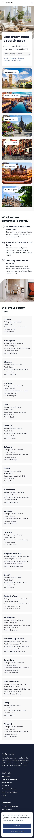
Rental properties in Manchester (14, 492)
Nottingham (9, 617)
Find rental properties (10, 779)
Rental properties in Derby (12, 705)
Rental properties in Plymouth (13, 727)
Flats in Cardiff (8, 580)
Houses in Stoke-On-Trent (12, 606)
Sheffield (18, 60)
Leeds (13, 60)
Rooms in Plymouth (10, 736)
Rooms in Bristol (9, 481)
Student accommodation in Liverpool (16, 391)
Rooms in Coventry (10, 545)
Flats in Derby (8, 708)
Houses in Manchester (11, 500)
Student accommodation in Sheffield (15, 433)
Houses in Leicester (10, 521)
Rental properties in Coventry (13, 535)
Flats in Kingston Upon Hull (12, 559)
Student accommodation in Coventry (16, 540)
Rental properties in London (13, 322)
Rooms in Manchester (11, 502)
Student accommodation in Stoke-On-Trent (17, 604)
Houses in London (10, 329)
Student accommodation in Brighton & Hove (17, 689)
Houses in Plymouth (10, 734)
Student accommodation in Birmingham (17, 348)
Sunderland (9, 660)
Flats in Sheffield (9, 431)
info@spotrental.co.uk (10, 806)
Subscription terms (9, 789)
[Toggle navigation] (31, 2)
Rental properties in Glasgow (13, 364)
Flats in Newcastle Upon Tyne (13, 644)
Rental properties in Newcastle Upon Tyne (17, 641)
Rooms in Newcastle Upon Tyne (14, 651)
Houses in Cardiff (9, 585)
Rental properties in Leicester (13, 514)
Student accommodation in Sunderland (16, 668)
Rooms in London (9, 332)
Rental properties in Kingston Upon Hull (16, 556)
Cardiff (7, 575)
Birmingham (13, 58)
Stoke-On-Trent (11, 596)
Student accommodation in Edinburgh (16, 455)
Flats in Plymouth (9, 729)
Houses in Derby (9, 713)
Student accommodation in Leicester (16, 518)
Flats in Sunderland (10, 665)
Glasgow (21, 58)
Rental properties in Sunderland (14, 663)
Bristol (7, 468)
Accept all (17, 825)
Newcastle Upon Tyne (14, 639)
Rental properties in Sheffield (13, 428)
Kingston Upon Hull (12, 553)
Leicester (8, 511)
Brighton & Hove (11, 681)
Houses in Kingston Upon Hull (13, 564)
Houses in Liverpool (10, 393)
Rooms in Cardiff (9, 587)
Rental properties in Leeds (12, 407)
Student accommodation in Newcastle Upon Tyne (17, 646)
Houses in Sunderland (11, 670)
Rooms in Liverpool (10, 396)
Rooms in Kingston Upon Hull (13, 566)
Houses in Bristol (9, 478)
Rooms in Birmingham (11, 353)
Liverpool (7, 60)
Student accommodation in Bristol (15, 476)
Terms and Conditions (9, 792)
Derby (6, 702)
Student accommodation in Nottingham (17, 625)
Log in (4, 795)
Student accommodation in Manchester (16, 497)
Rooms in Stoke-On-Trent (12, 609)
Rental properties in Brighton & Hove (15, 684)
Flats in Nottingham (10, 622)
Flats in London (9, 324)
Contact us (6, 786)
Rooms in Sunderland (11, 672)
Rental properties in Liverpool (13, 386)
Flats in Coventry (9, 537)
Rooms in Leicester (10, 523)
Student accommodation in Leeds (15, 412)
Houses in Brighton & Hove (12, 691)
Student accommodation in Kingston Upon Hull (17, 561)
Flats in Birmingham (10, 346)
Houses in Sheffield (10, 436)
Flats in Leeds (8, 409)
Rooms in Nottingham (11, 630)
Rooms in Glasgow (10, 374)
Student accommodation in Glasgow (16, 369)
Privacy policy (7, 782)
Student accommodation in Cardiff (15, 582)
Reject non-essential (17, 831)
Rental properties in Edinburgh (13, 450)
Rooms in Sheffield (10, 438)
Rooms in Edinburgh (10, 459)
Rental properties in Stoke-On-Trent (15, 599)
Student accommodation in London (15, 327)
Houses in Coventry (10, 542)
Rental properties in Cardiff (12, 577)
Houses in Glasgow (10, 372)
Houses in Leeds (9, 414)
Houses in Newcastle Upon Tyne (14, 649)
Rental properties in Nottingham (14, 620)
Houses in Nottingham (11, 627)
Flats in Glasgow (9, 367)
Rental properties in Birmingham (14, 343)
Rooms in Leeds (9, 417)
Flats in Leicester (9, 516)
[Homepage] (8, 754)
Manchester (9, 489)
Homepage (6, 776)
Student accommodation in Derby (15, 710)
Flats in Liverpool (9, 388)
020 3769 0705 (7, 809)
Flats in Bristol (8, 473)
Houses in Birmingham (11, 351)
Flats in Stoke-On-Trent (11, 601)
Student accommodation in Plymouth (16, 732)
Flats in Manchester (10, 495)
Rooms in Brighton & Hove (12, 694)
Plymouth (8, 724)
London (6, 58)
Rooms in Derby (9, 715)
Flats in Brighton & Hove (11, 686)
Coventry (8, 532)
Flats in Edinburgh (9, 452)
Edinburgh (8, 447)
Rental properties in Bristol (12, 471)
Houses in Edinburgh (10, 457)
